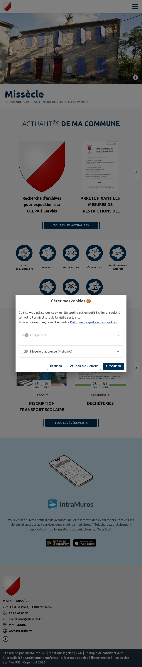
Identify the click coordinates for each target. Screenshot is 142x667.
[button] (71, 335)
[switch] (22, 351)
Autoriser (113, 366)
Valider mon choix (84, 366)
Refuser (56, 366)
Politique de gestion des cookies (93, 322)
